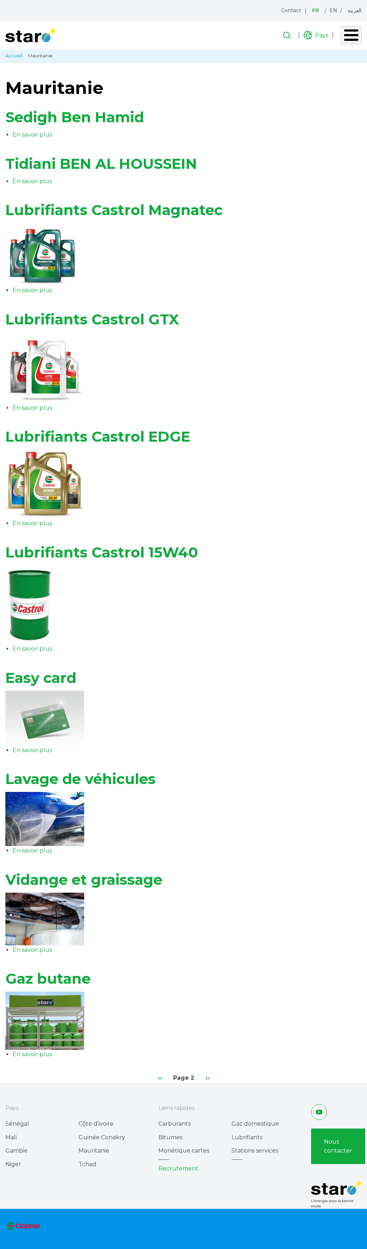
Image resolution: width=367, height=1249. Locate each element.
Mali (11, 1137)
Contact (291, 10)
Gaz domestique (255, 1123)
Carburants (174, 1123)
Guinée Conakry (101, 1137)
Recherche (286, 35)
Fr (315, 10)
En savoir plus (32, 134)
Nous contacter (338, 1146)
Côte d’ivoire (96, 1123)
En (333, 10)
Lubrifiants (247, 1137)
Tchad (87, 1164)
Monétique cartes (183, 1150)
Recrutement (178, 1168)
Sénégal (17, 1123)
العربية (355, 10)
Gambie (16, 1150)
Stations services (255, 1150)
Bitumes (170, 1137)
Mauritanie (93, 1150)
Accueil (14, 55)
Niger (13, 1164)
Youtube (319, 1111)
